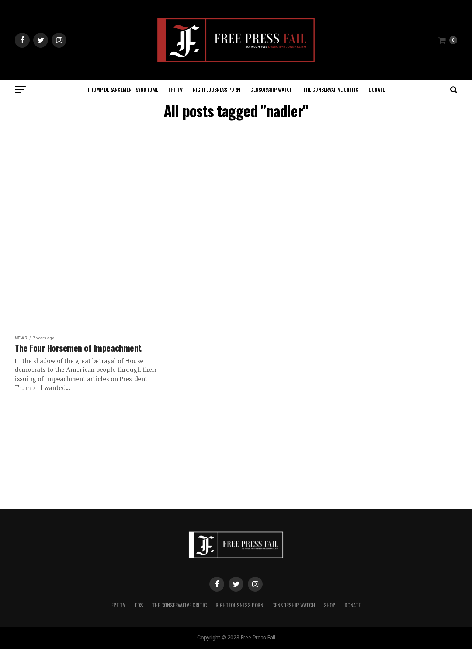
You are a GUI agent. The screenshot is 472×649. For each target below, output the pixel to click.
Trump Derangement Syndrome (122, 89)
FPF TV (176, 89)
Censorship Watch (271, 89)
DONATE (377, 89)
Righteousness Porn (216, 89)
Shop (330, 605)
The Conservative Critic (330, 89)
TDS (138, 605)
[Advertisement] (162, 181)
